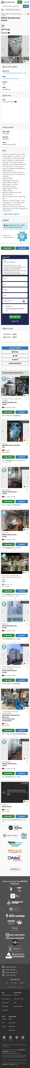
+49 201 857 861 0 (10, 970)
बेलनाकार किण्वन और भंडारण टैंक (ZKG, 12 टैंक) (14, 73)
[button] (28, 2)
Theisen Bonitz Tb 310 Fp (15, 987)
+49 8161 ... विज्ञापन (11, 334)
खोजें (26, 6)
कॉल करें (23, 248)
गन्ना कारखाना (14, 983)
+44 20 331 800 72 (10, 967)
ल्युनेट (7, 983)
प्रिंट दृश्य (15, 352)
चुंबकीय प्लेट (21, 983)
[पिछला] (3, 49)
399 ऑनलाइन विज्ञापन (8, 237)
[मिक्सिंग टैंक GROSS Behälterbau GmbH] (15, 611)
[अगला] (27, 49)
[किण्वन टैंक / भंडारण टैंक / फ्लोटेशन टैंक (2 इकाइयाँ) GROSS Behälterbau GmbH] (15, 386)
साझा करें (15, 360)
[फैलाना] (15, 417)
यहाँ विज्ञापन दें (15, 869)
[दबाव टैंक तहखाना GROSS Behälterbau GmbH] (15, 477)
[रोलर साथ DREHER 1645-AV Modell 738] (15, 431)
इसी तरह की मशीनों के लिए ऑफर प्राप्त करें (15, 310)
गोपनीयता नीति (15, 321)
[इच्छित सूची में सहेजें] (25, 14)
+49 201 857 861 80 (11, 972)
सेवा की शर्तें (11, 1064)
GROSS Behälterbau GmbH (10, 78)
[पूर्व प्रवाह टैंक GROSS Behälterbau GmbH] (15, 520)
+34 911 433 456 (10, 975)
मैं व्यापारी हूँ (8, 306)
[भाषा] (25, 2)
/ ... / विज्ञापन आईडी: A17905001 (11, 9)
